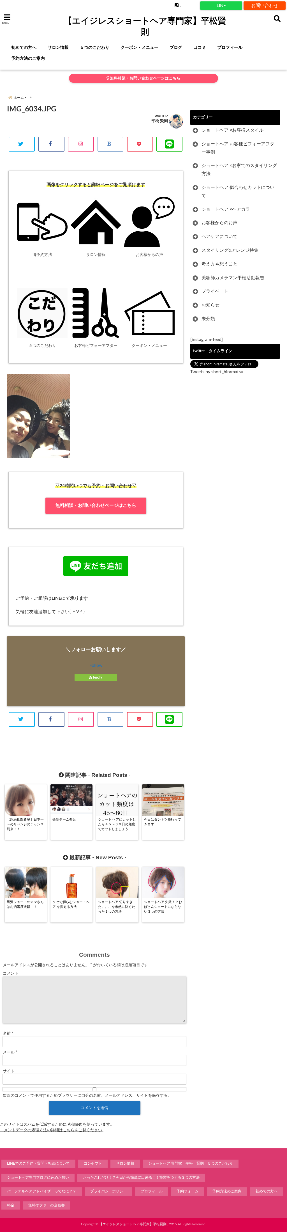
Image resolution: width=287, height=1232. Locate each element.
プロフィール (229, 47)
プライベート (215, 291)
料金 (10, 1205)
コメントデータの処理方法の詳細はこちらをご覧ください (51, 1130)
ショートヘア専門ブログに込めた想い (38, 1178)
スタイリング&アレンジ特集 (230, 250)
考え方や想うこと (219, 264)
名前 (8, 1034)
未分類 (208, 319)
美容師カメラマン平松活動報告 (233, 278)
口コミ (199, 47)
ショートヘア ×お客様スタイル (232, 130)
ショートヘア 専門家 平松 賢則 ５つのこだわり (190, 1163)
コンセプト (93, 1163)
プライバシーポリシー (108, 1191)
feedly (97, 677)
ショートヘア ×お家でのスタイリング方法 (239, 169)
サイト (9, 1071)
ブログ (176, 47)
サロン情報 (58, 47)
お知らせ (210, 305)
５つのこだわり (94, 47)
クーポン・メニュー (139, 47)
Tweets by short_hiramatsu (216, 372)
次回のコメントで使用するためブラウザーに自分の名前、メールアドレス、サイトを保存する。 (87, 1096)
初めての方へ (23, 47)
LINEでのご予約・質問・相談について (38, 1163)
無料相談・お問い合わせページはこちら (144, 78)
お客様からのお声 (219, 223)
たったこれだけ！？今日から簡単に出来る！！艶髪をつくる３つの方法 (141, 1178)
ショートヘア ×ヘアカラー (228, 209)
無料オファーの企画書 (46, 1205)
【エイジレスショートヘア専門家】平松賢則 (145, 26)
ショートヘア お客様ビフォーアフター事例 (238, 148)
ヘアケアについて (219, 236)
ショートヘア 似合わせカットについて (238, 191)
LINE (221, 5)
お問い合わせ (264, 5)
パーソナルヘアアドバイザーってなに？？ (41, 1191)
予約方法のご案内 (28, 58)
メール (10, 1052)
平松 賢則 (159, 121)
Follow (96, 665)
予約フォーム (187, 1191)
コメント (10, 973)
